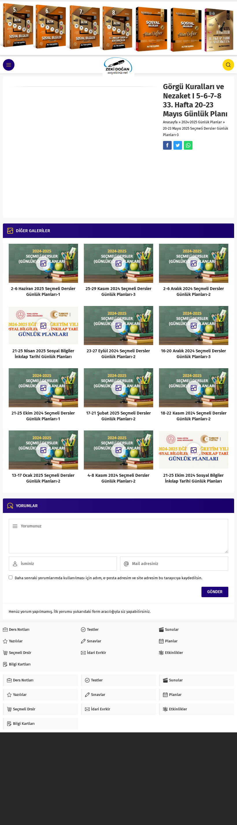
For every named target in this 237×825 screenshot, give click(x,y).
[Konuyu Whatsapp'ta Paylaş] (188, 145)
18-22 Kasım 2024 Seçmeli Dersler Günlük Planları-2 (194, 415)
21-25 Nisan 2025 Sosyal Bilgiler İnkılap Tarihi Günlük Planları (43, 353)
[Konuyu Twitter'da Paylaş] (177, 145)
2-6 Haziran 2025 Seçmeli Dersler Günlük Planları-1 (43, 291)
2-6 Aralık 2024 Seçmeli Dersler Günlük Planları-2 (193, 291)
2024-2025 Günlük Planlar (202, 122)
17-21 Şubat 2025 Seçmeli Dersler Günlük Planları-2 (118, 415)
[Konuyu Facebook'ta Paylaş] (167, 145)
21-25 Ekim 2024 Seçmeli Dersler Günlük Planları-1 (43, 415)
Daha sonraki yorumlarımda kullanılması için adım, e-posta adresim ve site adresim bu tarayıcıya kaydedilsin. (108, 578)
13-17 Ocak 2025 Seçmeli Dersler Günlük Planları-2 (43, 478)
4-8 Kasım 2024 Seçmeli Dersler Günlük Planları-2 (118, 478)
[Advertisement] (195, 183)
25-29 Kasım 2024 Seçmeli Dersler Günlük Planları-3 (118, 291)
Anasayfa (170, 122)
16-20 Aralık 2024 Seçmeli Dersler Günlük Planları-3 (193, 353)
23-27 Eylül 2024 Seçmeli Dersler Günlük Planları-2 (118, 353)
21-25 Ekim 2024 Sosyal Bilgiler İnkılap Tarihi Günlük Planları (193, 478)
